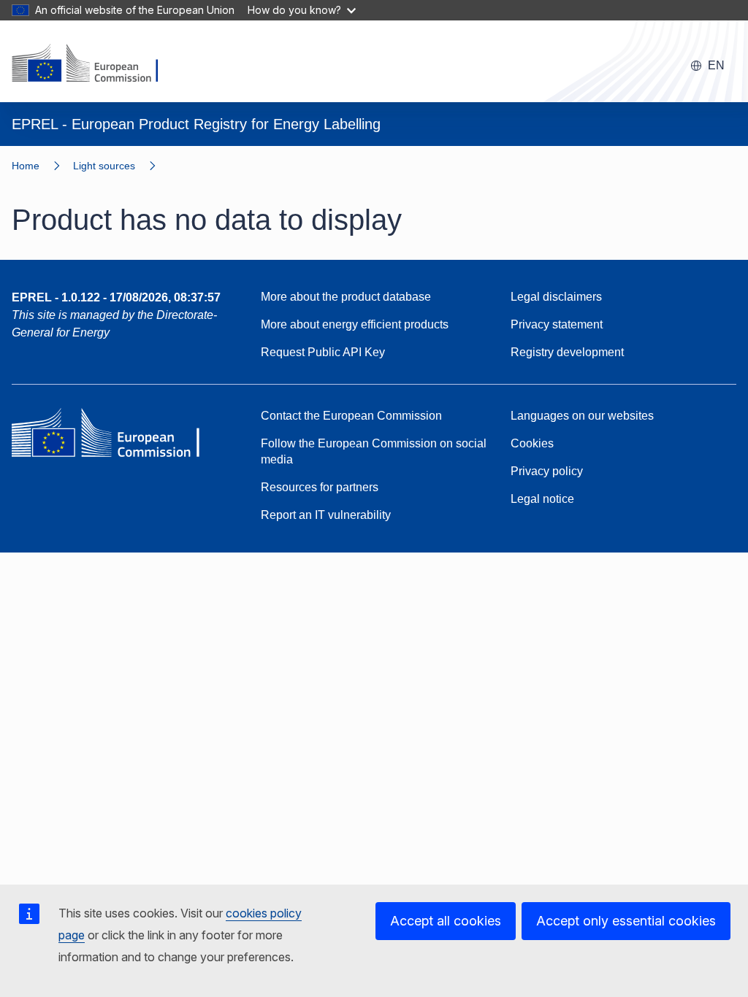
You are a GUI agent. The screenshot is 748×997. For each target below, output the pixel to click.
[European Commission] (94, 64)
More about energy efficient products (355, 324)
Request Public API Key (323, 352)
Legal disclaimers (556, 296)
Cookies (532, 443)
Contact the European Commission (351, 415)
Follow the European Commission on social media (373, 451)
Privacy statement (557, 324)
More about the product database (346, 296)
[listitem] (121, 166)
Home (25, 166)
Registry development (567, 352)
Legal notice (542, 499)
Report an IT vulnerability (326, 515)
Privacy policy (547, 471)
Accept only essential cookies (626, 920)
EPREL (116, 297)
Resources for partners (319, 487)
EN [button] (716, 65)
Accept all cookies (445, 920)
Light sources (104, 166)
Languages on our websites (582, 415)
